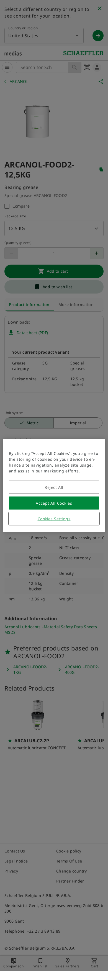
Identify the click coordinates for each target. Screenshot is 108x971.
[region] (54, 485)
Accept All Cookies (54, 503)
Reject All (54, 487)
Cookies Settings (54, 518)
